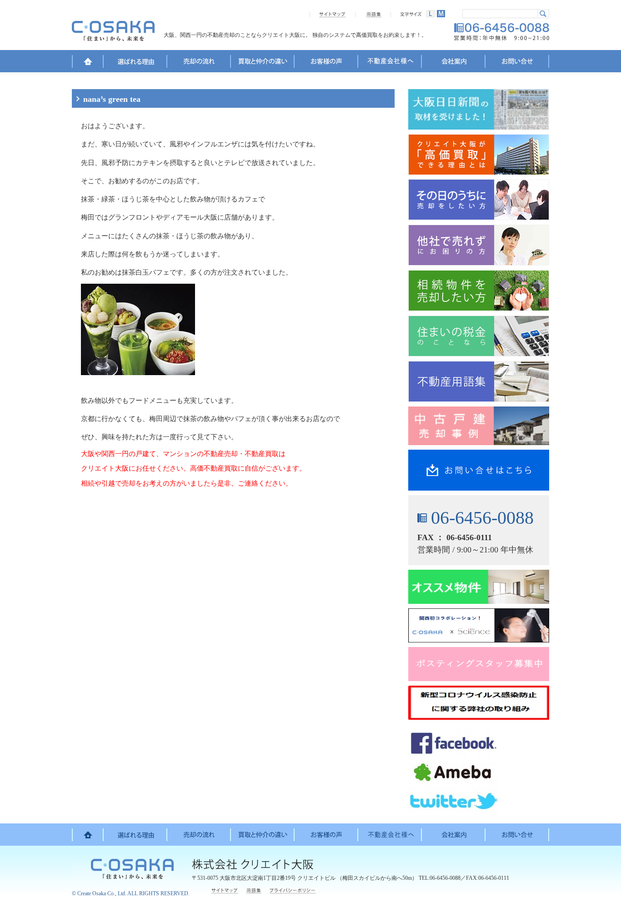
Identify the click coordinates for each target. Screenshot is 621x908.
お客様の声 (326, 62)
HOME (88, 62)
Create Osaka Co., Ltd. (101, 893)
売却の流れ (199, 62)
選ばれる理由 (135, 62)
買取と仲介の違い (263, 62)
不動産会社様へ (390, 62)
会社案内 (454, 62)
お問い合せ (517, 62)
